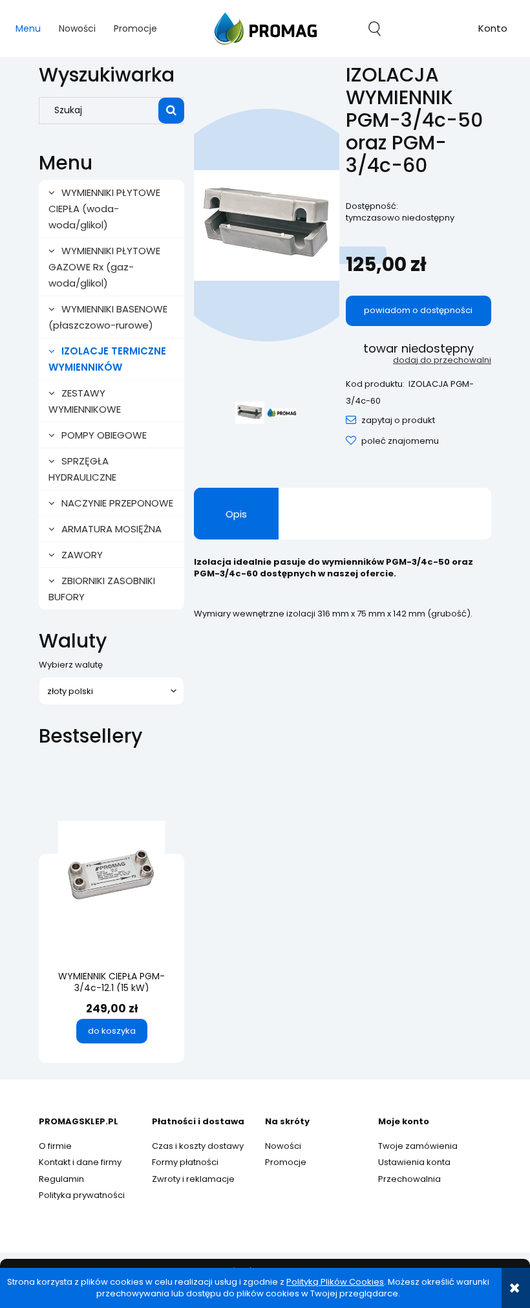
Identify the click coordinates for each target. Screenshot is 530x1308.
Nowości (283, 1146)
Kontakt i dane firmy (80, 1162)
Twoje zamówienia (418, 1146)
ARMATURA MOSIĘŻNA (111, 529)
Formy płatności (185, 1162)
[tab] (236, 514)
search (374, 28)
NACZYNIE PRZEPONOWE (117, 503)
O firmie (55, 1146)
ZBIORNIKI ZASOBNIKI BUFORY (101, 589)
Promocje (285, 1162)
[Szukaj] (171, 111)
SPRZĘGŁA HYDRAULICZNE (82, 469)
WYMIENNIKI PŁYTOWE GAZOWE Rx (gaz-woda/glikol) (104, 267)
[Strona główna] (265, 28)
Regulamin (61, 1179)
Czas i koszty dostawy (198, 1146)
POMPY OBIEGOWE (104, 435)
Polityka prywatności (82, 1195)
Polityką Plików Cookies (335, 1282)
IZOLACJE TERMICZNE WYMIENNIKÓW (107, 359)
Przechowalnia (409, 1179)
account (493, 30)
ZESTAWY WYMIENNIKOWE (84, 401)
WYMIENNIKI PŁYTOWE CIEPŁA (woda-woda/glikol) (104, 209)
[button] (390, 420)
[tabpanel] (342, 598)
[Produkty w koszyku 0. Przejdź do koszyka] (433, 28)
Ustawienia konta (414, 1162)
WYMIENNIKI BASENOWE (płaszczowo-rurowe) (107, 317)
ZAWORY (82, 554)
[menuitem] (28, 29)
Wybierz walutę (71, 665)
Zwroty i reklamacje (193, 1179)
